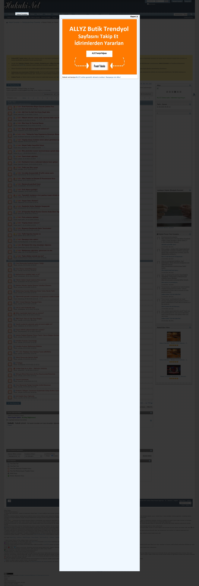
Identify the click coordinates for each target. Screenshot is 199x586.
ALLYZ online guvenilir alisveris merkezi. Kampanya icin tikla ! (98, 77)
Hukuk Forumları (22, 14)
